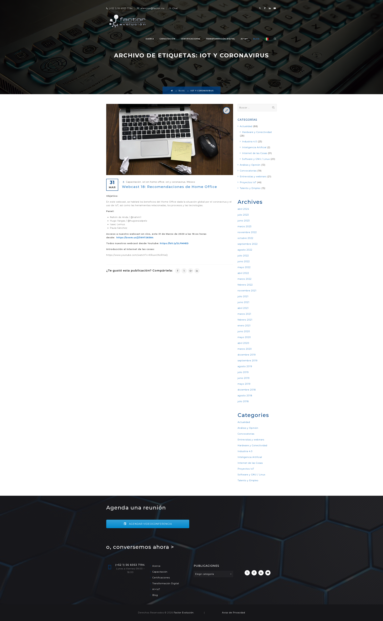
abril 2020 (243, 343)
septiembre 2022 (248, 244)
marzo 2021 (244, 314)
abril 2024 (243, 209)
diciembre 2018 (247, 389)
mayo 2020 (244, 337)
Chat (175, 8)
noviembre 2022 (247, 232)
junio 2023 (244, 220)
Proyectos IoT (248, 182)
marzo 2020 (245, 349)
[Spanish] (267, 39)
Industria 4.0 (249, 141)
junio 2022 (244, 261)
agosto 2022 (245, 249)
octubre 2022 (245, 238)
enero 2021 (244, 325)
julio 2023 (243, 214)
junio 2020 (244, 331)
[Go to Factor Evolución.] (172, 90)
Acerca (150, 39)
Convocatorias (248, 170)
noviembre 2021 (247, 290)
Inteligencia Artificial (254, 147)
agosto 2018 (245, 395)
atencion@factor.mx (152, 8)
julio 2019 (243, 372)
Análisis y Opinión (250, 165)
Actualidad (246, 126)
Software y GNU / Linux (256, 159)
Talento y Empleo (250, 188)
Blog (256, 39)
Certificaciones (190, 39)
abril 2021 (243, 308)
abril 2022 (243, 273)
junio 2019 (244, 378)
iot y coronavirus (175, 182)
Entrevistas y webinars (253, 176)
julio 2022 (243, 255)
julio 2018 (243, 401)
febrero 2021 (245, 319)
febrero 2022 (245, 284)
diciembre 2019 (247, 354)
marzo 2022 (244, 279)
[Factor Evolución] (127, 21)
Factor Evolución (184, 612)
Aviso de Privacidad (233, 612)
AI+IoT (244, 39)
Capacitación (167, 39)
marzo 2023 (244, 226)
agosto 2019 (245, 366)
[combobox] (213, 574)
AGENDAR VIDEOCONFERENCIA (150, 523)
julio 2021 (243, 296)
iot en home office (153, 182)
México (191, 182)
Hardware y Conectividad (257, 132)
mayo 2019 (244, 384)
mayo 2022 (244, 267)
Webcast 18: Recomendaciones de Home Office (169, 187)
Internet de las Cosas (254, 153)
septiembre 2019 (247, 360)
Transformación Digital (220, 39)
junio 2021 (243, 302)
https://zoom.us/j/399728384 (135, 237)
